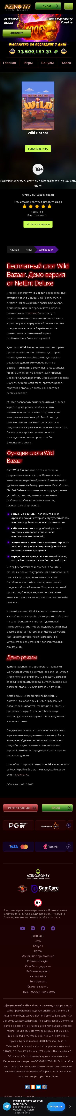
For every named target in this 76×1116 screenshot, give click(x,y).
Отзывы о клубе (38, 961)
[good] (43, 206)
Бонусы (47, 63)
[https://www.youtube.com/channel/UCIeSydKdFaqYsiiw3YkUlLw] (22, 928)
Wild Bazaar (46, 249)
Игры (28, 63)
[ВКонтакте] (27, 1087)
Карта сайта (38, 976)
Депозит (17, 33)
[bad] (24, 206)
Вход (46, 6)
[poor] (31, 206)
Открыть (56, 1106)
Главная (9, 63)
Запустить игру (38, 148)
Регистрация (19, 808)
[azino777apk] (53, 928)
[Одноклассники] (33, 1087)
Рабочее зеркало (37, 971)
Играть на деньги (38, 224)
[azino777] (33, 928)
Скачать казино (37, 986)
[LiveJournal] (50, 1087)
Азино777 (22, 774)
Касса (38, 951)
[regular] (37, 206)
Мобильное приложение (37, 956)
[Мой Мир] (44, 1087)
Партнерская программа (39, 991)
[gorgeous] (49, 206)
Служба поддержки (38, 966)
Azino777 (33, 313)
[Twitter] (38, 1087)
